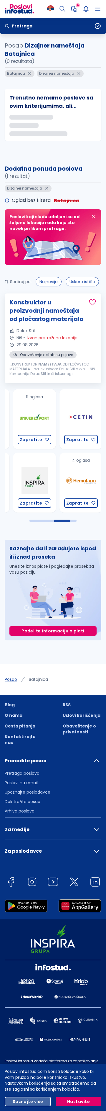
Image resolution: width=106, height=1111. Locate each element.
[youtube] (53, 883)
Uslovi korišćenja (81, 715)
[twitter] (74, 883)
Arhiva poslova (19, 811)
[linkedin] (95, 883)
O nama (13, 715)
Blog (10, 705)
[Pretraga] (62, 9)
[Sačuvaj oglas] (92, 302)
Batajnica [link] (38, 679)
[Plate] (74, 9)
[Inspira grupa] (25, 483)
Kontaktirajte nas (20, 739)
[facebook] (11, 883)
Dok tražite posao (22, 802)
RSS (67, 705)
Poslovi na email (21, 783)
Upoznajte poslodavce (27, 792)
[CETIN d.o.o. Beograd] (71, 419)
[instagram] (32, 883)
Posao (11, 679)
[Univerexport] (25, 419)
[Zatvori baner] (94, 217)
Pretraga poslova (22, 773)
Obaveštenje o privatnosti (79, 729)
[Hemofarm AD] (71, 483)
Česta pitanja (20, 726)
